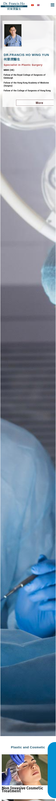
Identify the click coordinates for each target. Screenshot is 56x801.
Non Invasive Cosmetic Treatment (22, 790)
